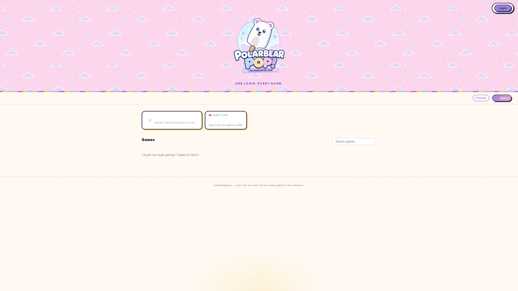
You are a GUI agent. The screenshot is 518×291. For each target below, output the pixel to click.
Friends (481, 98)
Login (503, 8)
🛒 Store (501, 98)
